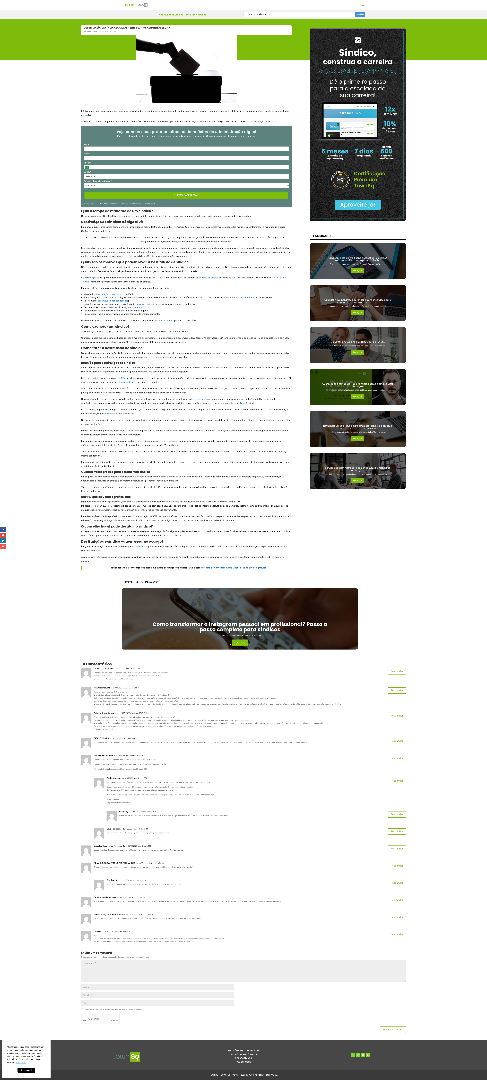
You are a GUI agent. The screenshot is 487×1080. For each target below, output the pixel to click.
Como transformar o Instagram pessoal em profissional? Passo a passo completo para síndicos (240, 627)
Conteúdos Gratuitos (171, 15)
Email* (87, 153)
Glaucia (97, 931)
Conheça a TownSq (196, 15)
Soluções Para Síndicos (243, 1054)
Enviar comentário (393, 1029)
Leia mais (239, 642)
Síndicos (113, 31)
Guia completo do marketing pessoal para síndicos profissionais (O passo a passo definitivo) (357, 259)
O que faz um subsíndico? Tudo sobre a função (358, 341)
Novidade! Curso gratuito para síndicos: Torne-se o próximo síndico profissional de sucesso (357, 427)
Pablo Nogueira (114, 778)
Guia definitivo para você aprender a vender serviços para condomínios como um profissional (357, 301)
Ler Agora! (357, 270)
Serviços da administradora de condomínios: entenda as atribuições (357, 469)
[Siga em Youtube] (363, 1055)
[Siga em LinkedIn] (368, 1055)
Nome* (87, 144)
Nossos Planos (243, 1058)
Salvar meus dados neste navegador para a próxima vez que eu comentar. (113, 1009)
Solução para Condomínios (243, 1051)
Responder (397, 671)
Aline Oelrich (92, 31)
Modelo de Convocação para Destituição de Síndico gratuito (234, 567)
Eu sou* (87, 172)
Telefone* (88, 163)
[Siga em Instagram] (358, 1055)
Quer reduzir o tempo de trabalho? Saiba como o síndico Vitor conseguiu (357, 385)
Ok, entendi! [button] (26, 1070)
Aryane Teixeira (227, 635)
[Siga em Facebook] (353, 1055)
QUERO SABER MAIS (186, 195)
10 (249, 644)
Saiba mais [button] (21, 1062)
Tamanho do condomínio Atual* (98, 181)
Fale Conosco (243, 1062)
